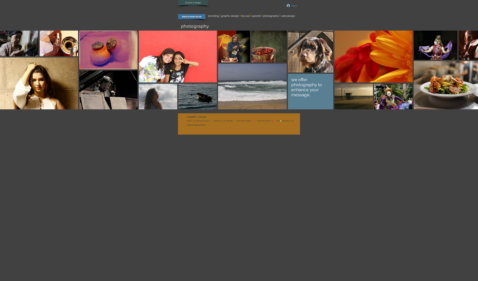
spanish (256, 15)
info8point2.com (285, 121)
